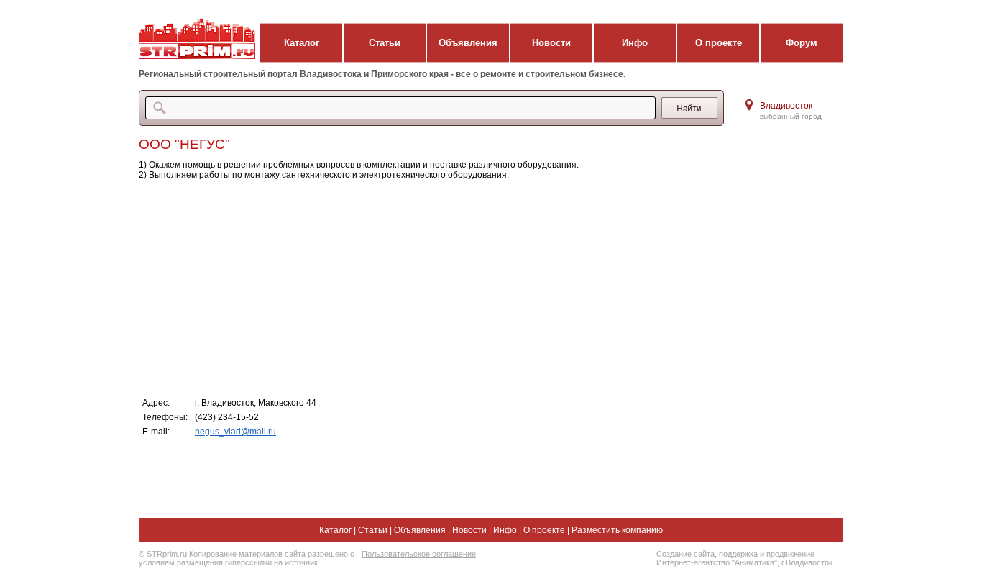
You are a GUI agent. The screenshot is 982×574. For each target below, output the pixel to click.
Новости (551, 42)
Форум (801, 42)
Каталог (301, 42)
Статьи (384, 42)
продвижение (790, 554)
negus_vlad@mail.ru (235, 432)
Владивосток (786, 106)
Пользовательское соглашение (419, 554)
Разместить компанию (617, 530)
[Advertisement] (426, 287)
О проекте (718, 42)
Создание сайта (685, 554)
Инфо (635, 42)
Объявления (468, 42)
